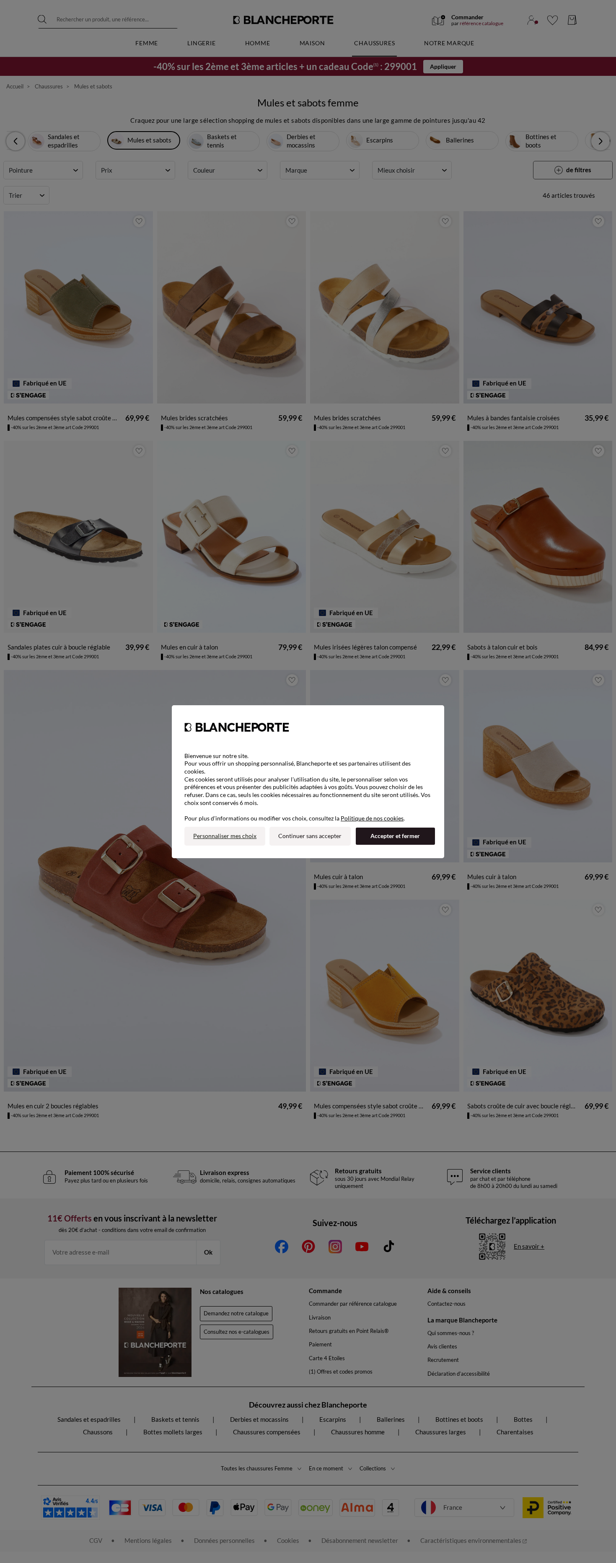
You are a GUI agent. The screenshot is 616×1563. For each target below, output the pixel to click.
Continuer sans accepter (310, 835)
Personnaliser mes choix (224, 835)
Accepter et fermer (395, 835)
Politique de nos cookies (372, 818)
